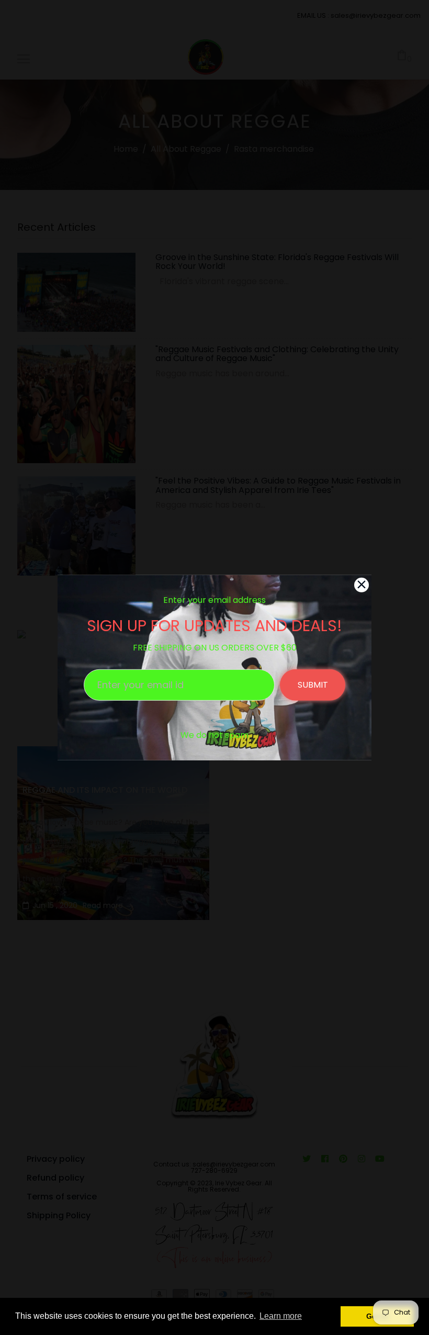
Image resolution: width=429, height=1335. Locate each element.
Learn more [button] (280, 1315)
